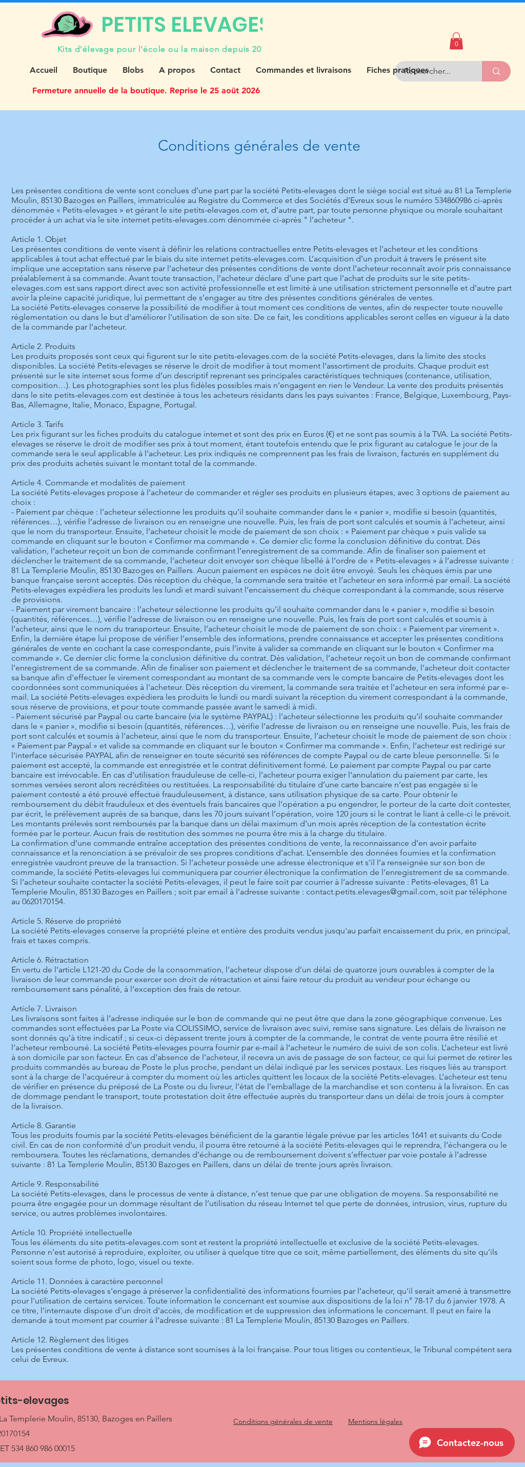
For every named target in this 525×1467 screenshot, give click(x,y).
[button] (456, 40)
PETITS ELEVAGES (186, 24)
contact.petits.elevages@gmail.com (371, 891)
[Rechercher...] (496, 71)
